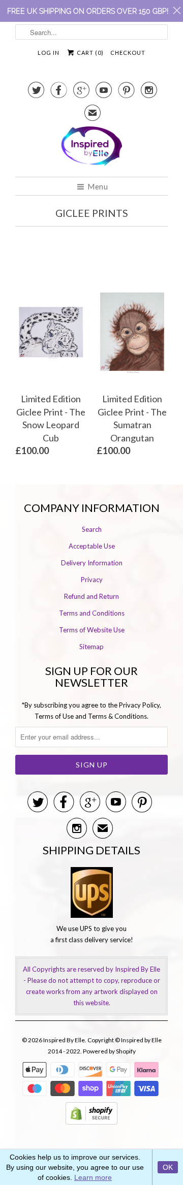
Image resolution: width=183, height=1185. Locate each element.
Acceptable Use (92, 546)
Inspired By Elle (64, 1040)
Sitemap (91, 647)
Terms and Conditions (92, 613)
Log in (48, 52)
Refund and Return (91, 596)
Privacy (92, 579)
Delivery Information (92, 563)
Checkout (127, 52)
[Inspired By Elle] (91, 147)
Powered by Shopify (109, 1051)
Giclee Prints (91, 213)
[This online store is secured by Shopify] (91, 1122)
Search (92, 529)
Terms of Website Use (92, 630)
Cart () (89, 52)
